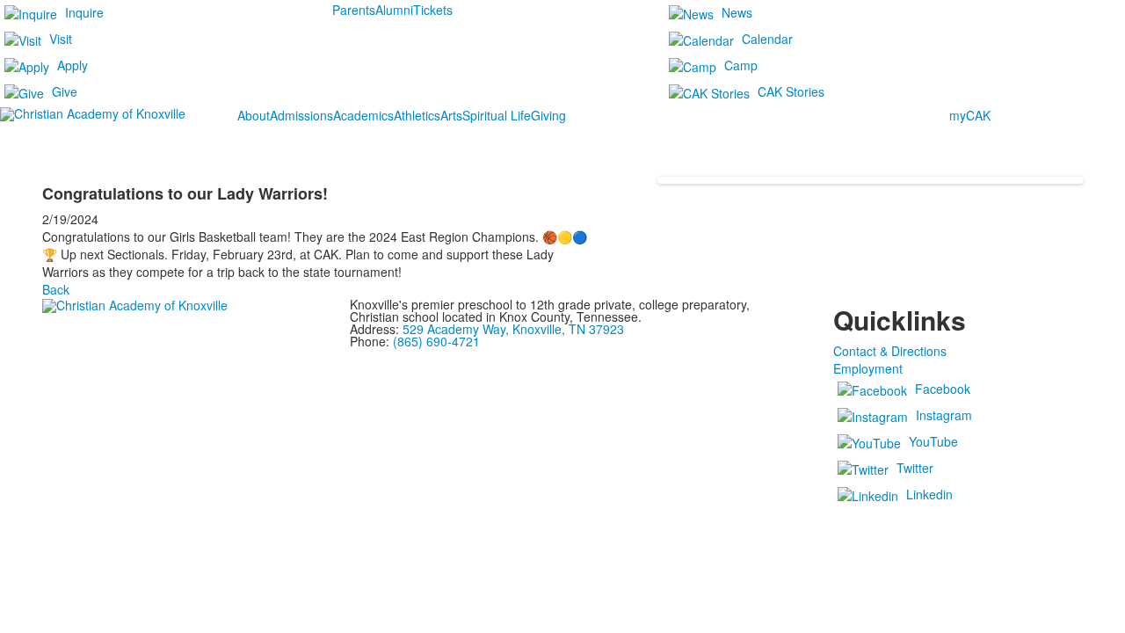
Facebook (942, 388)
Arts (451, 115)
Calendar (767, 38)
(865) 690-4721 (436, 341)
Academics (363, 115)
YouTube (933, 441)
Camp (741, 65)
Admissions (301, 115)
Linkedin (929, 494)
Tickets (433, 9)
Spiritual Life (496, 115)
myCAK (970, 115)
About (253, 115)
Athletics (417, 115)
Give (64, 91)
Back (55, 289)
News (737, 12)
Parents (353, 9)
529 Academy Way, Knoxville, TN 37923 (513, 329)
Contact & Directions (890, 351)
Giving (548, 115)
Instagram (944, 415)
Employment (868, 368)
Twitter (914, 468)
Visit (60, 38)
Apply (72, 65)
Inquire (84, 12)
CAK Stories (791, 91)
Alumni (394, 9)
